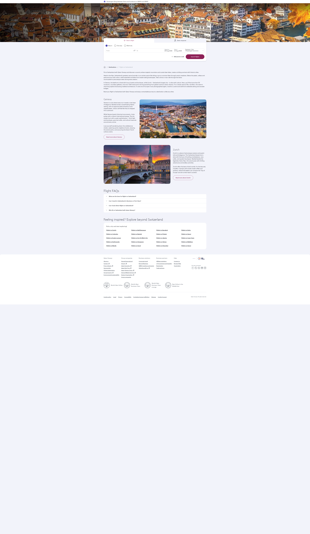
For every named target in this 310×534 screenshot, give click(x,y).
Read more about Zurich (183, 177)
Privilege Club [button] (151, 8)
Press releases (107, 266)
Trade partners (160, 268)
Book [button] (132, 8)
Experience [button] (140, 8)
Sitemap (153, 297)
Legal (114, 297)
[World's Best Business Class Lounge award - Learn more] (148, 285)
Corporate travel (143, 261)
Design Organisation (126, 275)
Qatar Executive (125, 266)
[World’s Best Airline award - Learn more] (107, 285)
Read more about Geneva (114, 137)
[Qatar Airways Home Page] (109, 8)
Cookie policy (107, 297)
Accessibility (127, 297)
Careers (106, 263)
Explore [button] (125, 8)
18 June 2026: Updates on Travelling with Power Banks (123, 1)
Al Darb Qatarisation (109, 270)
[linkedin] (199, 268)
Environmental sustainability (111, 275)
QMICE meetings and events (146, 266)
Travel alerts (177, 266)
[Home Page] (105, 67)
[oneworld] (117, 8)
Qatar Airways (108, 258)
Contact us (177, 261)
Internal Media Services (127, 272)
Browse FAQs (177, 263)
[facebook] (192, 268)
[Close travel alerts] (205, 2)
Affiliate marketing (161, 261)
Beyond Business (143, 263)
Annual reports (108, 272)
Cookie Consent (162, 297)
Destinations (112, 67)
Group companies (126, 258)
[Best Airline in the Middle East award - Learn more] (168, 285)
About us (106, 261)
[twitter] (196, 268)
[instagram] (205, 268)
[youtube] (202, 268)
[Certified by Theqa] (198, 259)
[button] (156, 196)
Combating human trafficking (141, 297)
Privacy (120, 297)
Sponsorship (107, 268)
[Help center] (183, 8)
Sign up (203, 8)
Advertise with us (143, 268)
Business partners (161, 258)
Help (175, 258)
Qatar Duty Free (125, 268)
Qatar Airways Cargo (127, 270)
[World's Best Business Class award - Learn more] (127, 285)
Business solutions (144, 258)
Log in (197, 8)
